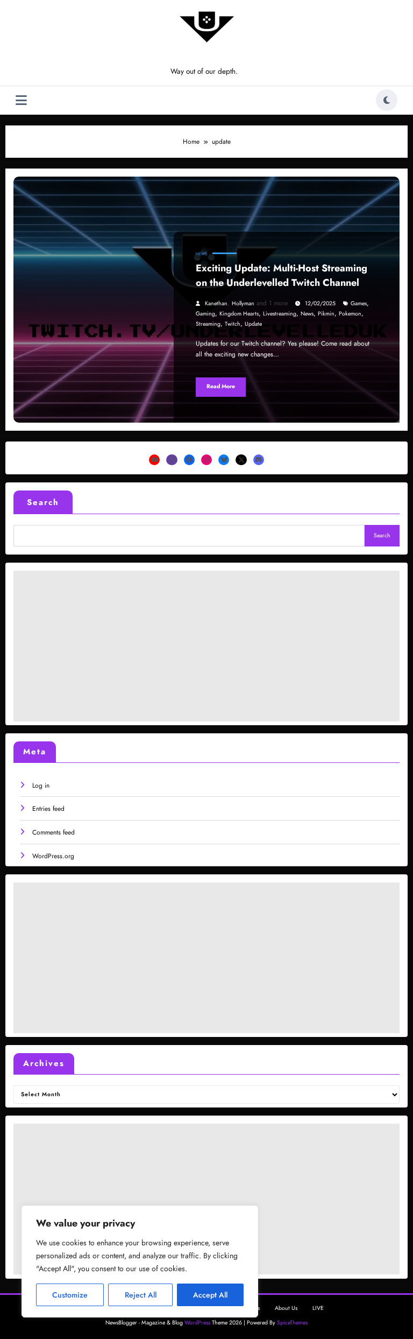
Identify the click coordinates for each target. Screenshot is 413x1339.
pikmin (326, 314)
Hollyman (243, 303)
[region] (140, 1261)
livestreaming (279, 314)
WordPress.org (53, 856)
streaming (208, 324)
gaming (205, 314)
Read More (220, 386)
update (253, 324)
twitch (232, 324)
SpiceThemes (292, 1323)
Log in (40, 785)
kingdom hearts (239, 314)
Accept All (210, 1294)
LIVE (318, 1308)
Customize (70, 1294)
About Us (286, 1308)
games (359, 303)
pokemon (350, 314)
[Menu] (21, 100)
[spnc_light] (386, 100)
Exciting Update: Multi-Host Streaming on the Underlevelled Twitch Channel (281, 275)
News (201, 254)
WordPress (197, 1323)
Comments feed (53, 832)
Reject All (140, 1294)
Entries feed (48, 809)
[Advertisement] (206, 646)
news (307, 314)
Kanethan (216, 303)
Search (43, 502)
